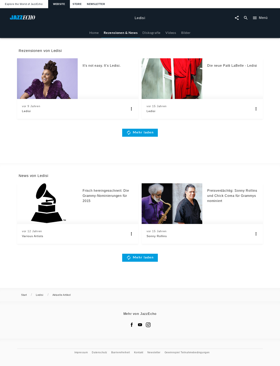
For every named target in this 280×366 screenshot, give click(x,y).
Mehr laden (143, 132)
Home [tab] (94, 32)
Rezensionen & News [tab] (121, 32)
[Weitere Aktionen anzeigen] (131, 109)
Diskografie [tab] (151, 32)
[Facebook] (132, 325)
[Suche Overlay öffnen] (246, 18)
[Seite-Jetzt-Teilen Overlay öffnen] (237, 18)
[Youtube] (140, 325)
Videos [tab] (170, 32)
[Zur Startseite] (70, 19)
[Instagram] (148, 325)
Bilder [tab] (186, 32)
